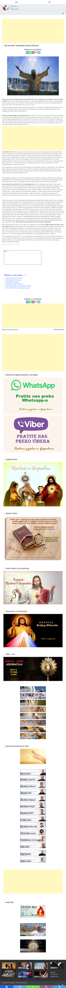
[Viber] (33, 52)
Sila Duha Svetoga (59, 329)
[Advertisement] (33, 31)
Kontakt (52, 972)
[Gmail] (36, 52)
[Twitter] (39, 52)
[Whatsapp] (30, 52)
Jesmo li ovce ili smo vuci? (10, 329)
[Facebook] (27, 52)
